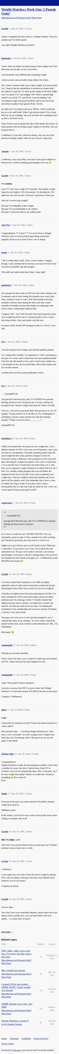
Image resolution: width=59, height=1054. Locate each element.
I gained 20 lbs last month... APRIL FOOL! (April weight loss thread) (15, 987)
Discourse (16, 1050)
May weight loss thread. (13, 970)
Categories (14, 1038)
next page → (7, 932)
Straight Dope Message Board (14, 3)
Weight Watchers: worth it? (15, 1020)
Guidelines (26, 1038)
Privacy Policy (8, 1044)
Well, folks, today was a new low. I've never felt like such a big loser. (16, 953)
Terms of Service (41, 1038)
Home (4, 1038)
